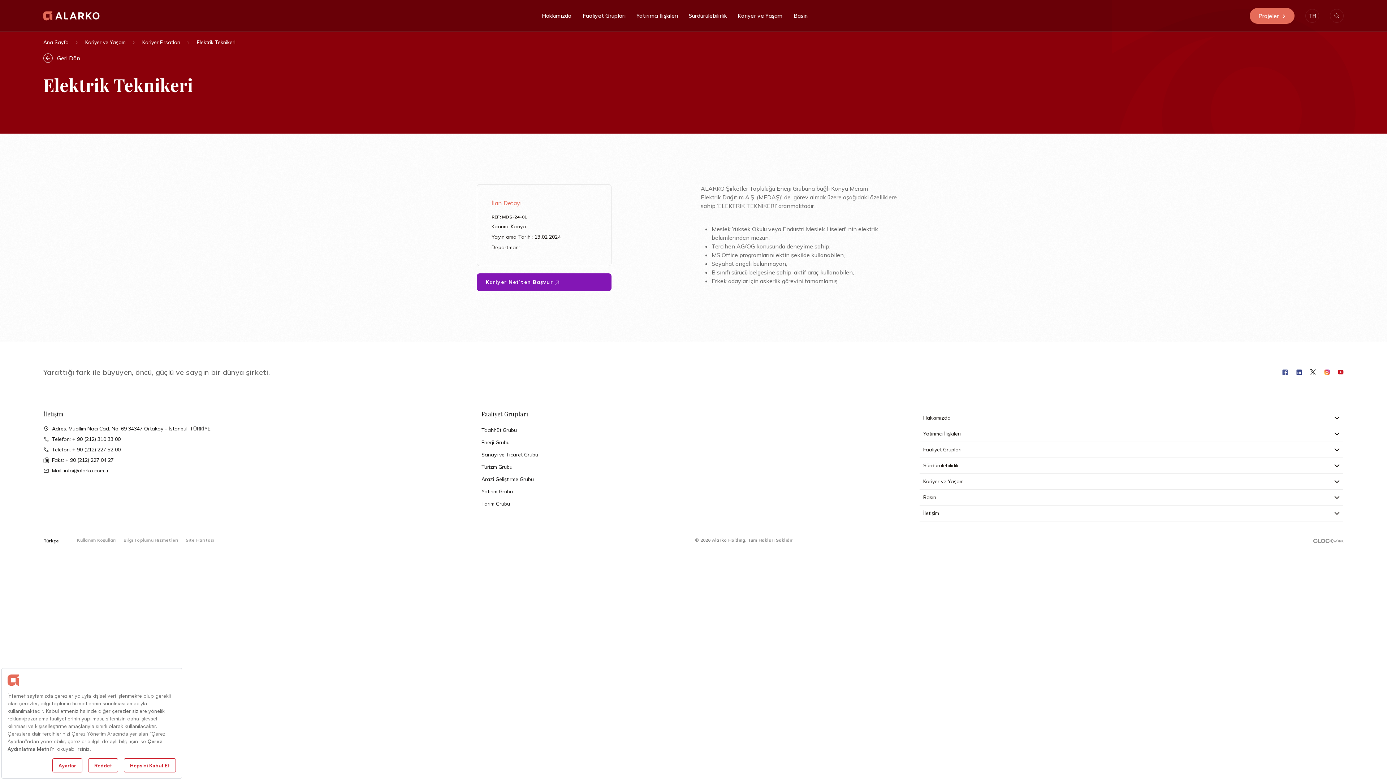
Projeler (1268, 16)
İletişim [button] (931, 513)
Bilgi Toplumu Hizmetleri (151, 540)
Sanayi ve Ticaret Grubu (509, 454)
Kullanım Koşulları (96, 540)
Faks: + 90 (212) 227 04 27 (83, 460)
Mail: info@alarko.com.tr (80, 470)
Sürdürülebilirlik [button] (708, 15)
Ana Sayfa (56, 42)
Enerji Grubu (495, 442)
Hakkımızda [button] (557, 15)
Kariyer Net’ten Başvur (520, 282)
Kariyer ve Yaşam (105, 42)
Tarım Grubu (495, 503)
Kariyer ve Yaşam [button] (760, 15)
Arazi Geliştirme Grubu (507, 479)
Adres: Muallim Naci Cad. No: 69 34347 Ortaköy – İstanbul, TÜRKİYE (131, 428)
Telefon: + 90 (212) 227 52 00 (86, 449)
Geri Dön (68, 58)
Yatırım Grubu (497, 491)
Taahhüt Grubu (499, 430)
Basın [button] (801, 15)
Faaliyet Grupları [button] (604, 15)
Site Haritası (200, 540)
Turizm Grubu (497, 467)
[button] (1312, 15)
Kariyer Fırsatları (161, 42)
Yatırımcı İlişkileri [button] (657, 15)
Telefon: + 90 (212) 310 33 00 (86, 439)
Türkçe (51, 540)
